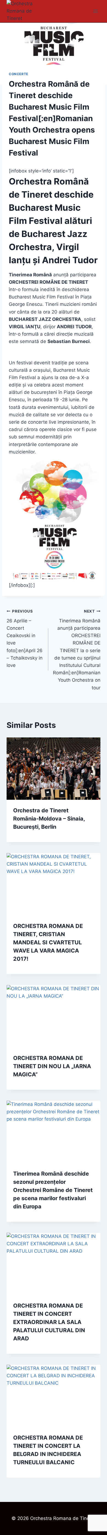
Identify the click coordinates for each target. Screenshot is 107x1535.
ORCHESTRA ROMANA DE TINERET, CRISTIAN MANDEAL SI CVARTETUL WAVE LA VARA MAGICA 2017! (48, 942)
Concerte (18, 74)
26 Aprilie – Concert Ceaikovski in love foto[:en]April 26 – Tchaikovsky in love (25, 638)
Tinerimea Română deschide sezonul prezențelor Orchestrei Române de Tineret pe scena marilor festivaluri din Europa (53, 1190)
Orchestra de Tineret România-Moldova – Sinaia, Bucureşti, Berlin (49, 818)
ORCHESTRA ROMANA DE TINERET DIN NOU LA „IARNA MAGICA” (52, 1066)
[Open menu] (95, 11)
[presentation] (53, 768)
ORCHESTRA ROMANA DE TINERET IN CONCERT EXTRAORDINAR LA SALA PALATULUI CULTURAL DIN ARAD (49, 1322)
